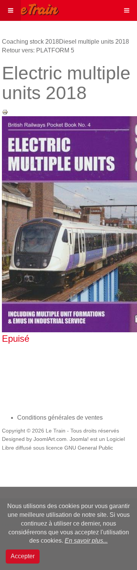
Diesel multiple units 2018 (94, 41)
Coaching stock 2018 (30, 41)
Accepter (23, 556)
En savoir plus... (86, 540)
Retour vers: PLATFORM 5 (38, 50)
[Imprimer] (5, 111)
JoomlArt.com (50, 439)
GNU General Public (88, 448)
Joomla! (79, 439)
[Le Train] (29, 8)
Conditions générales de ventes (60, 417)
